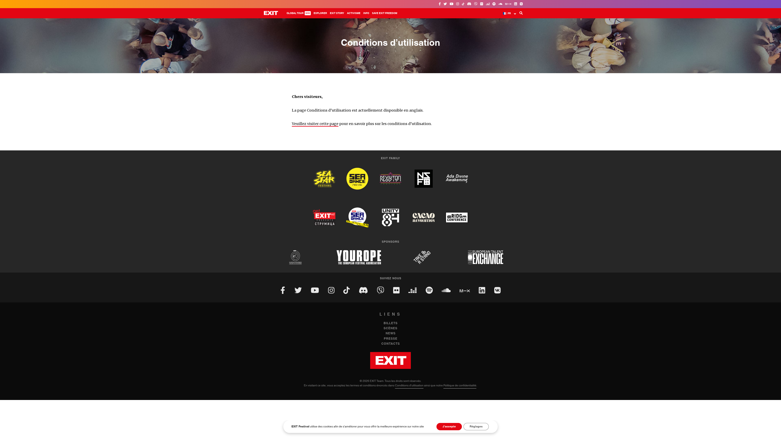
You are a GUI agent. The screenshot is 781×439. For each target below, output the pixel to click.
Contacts (390, 344)
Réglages (476, 426)
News (391, 333)
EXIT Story (337, 13)
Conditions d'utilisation (409, 385)
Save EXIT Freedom (384, 13)
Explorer (320, 13)
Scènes (390, 328)
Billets (391, 323)
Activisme (353, 13)
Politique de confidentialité (459, 385)
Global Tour (298, 13)
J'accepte (449, 426)
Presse (390, 338)
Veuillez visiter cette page (315, 123)
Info (366, 13)
